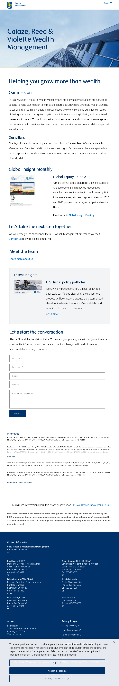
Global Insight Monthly (81, 215)
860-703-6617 (20, 569)
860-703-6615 (74, 569)
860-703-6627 (74, 585)
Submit (17, 414)
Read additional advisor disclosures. (20, 482)
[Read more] (11, 457)
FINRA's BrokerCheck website (89, 505)
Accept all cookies (57, 670)
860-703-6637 (74, 603)
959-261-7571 (17, 606)
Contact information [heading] (17, 542)
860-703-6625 (20, 588)
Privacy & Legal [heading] (69, 621)
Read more (52, 314)
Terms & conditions (70, 634)
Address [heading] (11, 621)
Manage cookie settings (57, 678)
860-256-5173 (72, 572)
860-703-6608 (20, 603)
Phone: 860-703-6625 (17, 549)
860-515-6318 (17, 590)
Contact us (15, 238)
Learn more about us (21, 259)
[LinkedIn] (11, 593)
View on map (13, 634)
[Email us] (8, 552)
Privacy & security (69, 625)
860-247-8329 (17, 572)
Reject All (57, 662)
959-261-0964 (72, 588)
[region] (59, 662)
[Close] (114, 642)
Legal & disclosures (70, 630)
